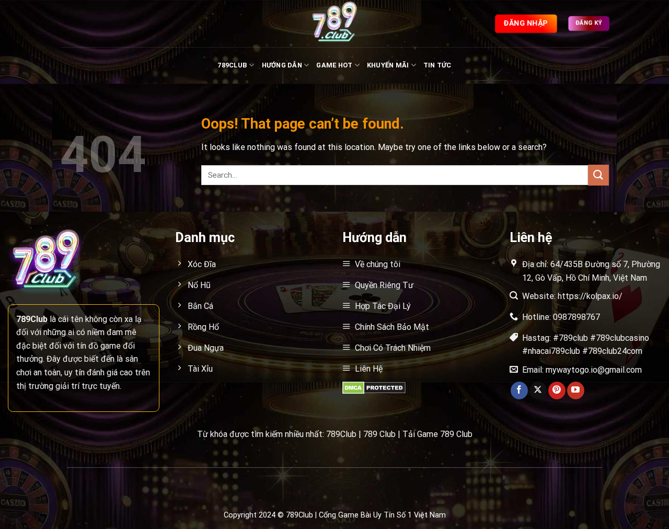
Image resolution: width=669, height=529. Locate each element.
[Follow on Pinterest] (557, 390)
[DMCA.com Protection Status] (374, 387)
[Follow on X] (538, 390)
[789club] (334, 23)
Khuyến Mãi (388, 65)
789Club (232, 65)
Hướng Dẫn (282, 65)
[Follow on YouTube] (575, 390)
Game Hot (334, 65)
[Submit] (598, 175)
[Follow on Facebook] (519, 390)
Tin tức (437, 65)
